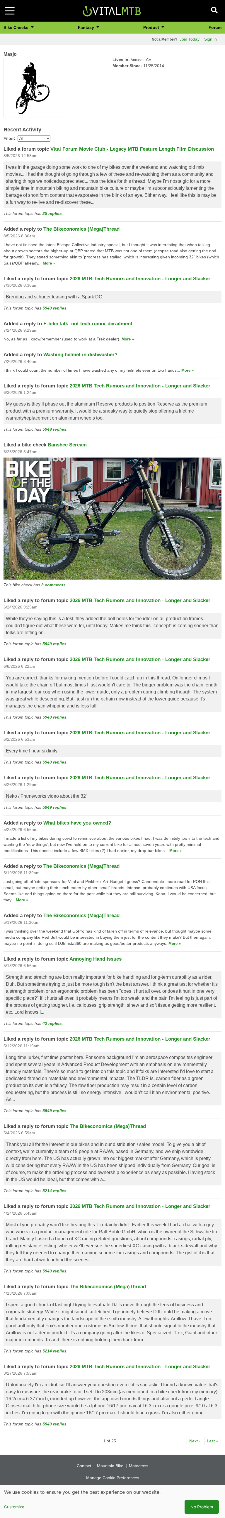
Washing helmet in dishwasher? (80, 354)
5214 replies (54, 1190)
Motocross (138, 1465)
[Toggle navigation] (10, 11)
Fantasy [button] (86, 27)
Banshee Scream (67, 445)
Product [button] (151, 27)
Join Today (190, 39)
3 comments (53, 584)
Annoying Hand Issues (95, 959)
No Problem (201, 1506)
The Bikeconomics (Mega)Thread (81, 229)
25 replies (52, 213)
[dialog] (112, 1501)
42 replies (52, 1023)
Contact (84, 1465)
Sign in (210, 39)
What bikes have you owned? (77, 823)
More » (49, 263)
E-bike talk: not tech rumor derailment (87, 323)
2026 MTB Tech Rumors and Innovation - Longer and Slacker (140, 278)
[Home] (112, 10)
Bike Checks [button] (17, 27)
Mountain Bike (110, 1465)
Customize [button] (14, 1506)
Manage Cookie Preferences (112, 1477)
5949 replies (54, 308)
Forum (215, 27)
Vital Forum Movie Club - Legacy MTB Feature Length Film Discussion (132, 149)
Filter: (9, 138)
